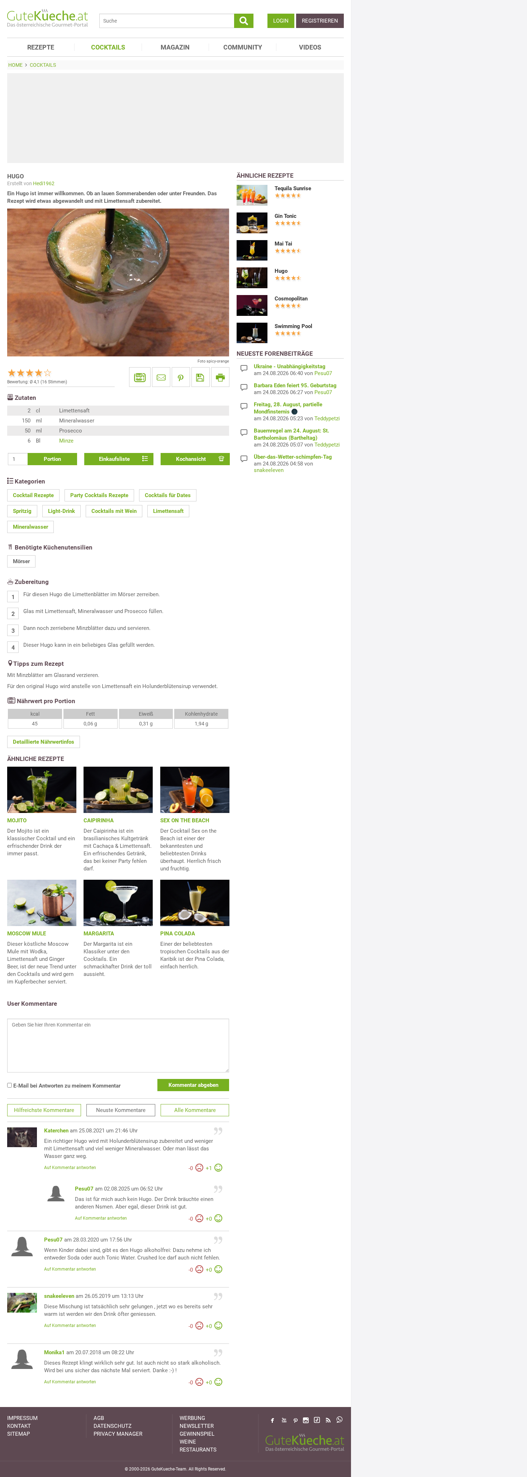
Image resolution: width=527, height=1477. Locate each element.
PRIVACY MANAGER (118, 1434)
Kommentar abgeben (193, 1085)
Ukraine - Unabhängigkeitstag (290, 366)
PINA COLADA (177, 933)
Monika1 (54, 1352)
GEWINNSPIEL (197, 1434)
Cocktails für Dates (168, 495)
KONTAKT (19, 1426)
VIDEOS (310, 47)
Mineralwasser (30, 527)
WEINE (188, 1442)
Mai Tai (283, 243)
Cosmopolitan (291, 298)
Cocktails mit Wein (114, 511)
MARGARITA (99, 933)
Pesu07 (84, 1189)
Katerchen (56, 1130)
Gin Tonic (285, 216)
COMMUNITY (242, 47)
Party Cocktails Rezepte (99, 495)
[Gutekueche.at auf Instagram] (306, 1420)
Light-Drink (61, 511)
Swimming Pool (293, 326)
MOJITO (17, 820)
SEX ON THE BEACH (184, 820)
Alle (195, 1110)
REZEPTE (40, 47)
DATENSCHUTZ (113, 1426)
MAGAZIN (175, 47)
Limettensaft (168, 511)
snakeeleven (59, 1296)
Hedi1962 (43, 183)
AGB (99, 1418)
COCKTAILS (108, 47)
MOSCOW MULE (26, 933)
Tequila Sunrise (293, 188)
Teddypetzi (327, 418)
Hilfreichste (44, 1110)
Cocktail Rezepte (33, 495)
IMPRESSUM (22, 1418)
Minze (66, 441)
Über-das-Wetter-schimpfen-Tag (293, 457)
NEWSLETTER (197, 1426)
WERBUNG (192, 1418)
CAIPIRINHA (99, 820)
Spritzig (22, 511)
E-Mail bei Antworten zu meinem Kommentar (66, 1086)
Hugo (281, 271)
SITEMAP (18, 1434)
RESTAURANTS (198, 1449)
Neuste (121, 1110)
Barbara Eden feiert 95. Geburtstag (295, 385)
